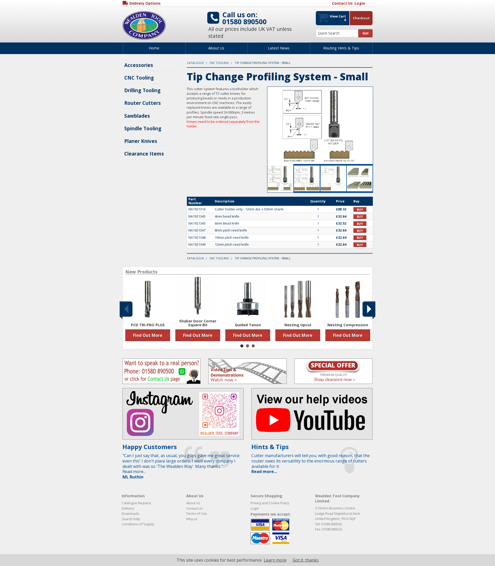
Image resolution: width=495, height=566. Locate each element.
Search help (131, 519)
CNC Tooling (139, 77)
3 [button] (253, 345)
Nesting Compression (347, 325)
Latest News (279, 48)
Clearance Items (144, 153)
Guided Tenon (248, 325)
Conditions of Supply (138, 524)
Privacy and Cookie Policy (270, 503)
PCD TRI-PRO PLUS (148, 325)
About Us (216, 48)
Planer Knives (140, 141)
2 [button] (247, 345)
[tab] (280, 178)
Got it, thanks (306, 560)
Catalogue (195, 63)
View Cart (334, 17)
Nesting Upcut (297, 325)
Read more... (264, 471)
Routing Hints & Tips (341, 48)
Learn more (275, 560)
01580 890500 (244, 21)
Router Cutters (142, 103)
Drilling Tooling (142, 90)
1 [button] (241, 345)
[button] (126, 309)
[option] (148, 310)
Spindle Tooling (142, 128)
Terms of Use (196, 513)
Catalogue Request (136, 503)
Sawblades (137, 116)
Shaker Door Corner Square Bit (197, 323)
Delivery (128, 508)
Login (255, 508)
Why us (191, 519)
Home (154, 48)
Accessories (138, 65)
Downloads (130, 513)
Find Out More (147, 335)
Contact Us (194, 508)
